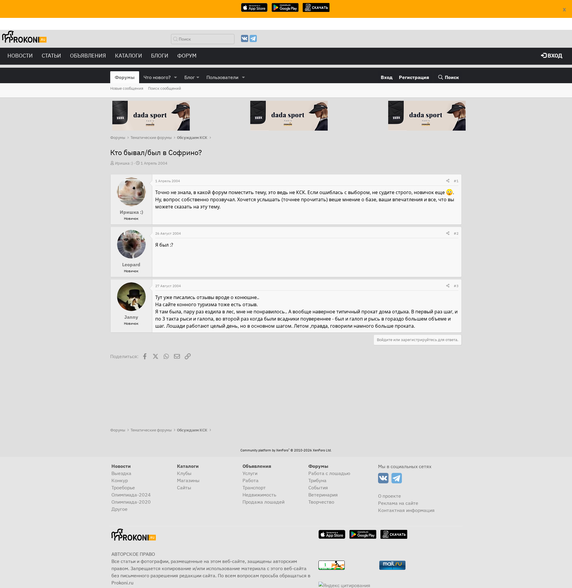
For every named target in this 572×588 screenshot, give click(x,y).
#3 (456, 286)
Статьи (51, 55)
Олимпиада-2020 (131, 502)
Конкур (119, 480)
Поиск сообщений (164, 88)
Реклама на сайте (398, 503)
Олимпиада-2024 (131, 495)
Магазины (188, 480)
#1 (456, 181)
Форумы (125, 77)
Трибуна (317, 480)
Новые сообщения (126, 88)
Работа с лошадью (329, 473)
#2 (456, 233)
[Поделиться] (448, 181)
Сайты (184, 487)
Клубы (184, 473)
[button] (175, 77)
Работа (251, 480)
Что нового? (157, 77)
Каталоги (128, 55)
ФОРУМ (187, 55)
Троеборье (123, 487)
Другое (119, 509)
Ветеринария (323, 495)
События (318, 487)
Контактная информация (406, 510)
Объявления (88, 55)
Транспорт (254, 487)
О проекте (389, 496)
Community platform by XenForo (286, 450)
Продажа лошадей (264, 502)
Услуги (250, 473)
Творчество (321, 502)
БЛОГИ (159, 55)
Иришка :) (124, 163)
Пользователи (222, 77)
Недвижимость (259, 495)
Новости (20, 55)
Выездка (121, 473)
